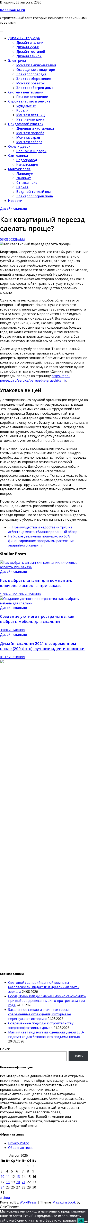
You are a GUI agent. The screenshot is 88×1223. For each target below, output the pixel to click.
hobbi (20, 239)
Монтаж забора (29, 142)
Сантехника (18, 155)
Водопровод (26, 160)
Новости (15, 200)
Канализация (27, 164)
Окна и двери (19, 146)
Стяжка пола (26, 182)
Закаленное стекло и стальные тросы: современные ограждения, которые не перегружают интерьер (39, 1014)
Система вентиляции (25, 92)
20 (18, 1182)
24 (2, 1187)
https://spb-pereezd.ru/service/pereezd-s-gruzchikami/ (35, 378)
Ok (81, 1220)
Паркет (22, 187)
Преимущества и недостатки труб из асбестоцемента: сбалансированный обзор (42, 529)
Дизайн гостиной (30, 51)
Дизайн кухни (27, 47)
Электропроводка (31, 74)
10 (2, 1176)
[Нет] (86, 1221)
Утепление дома (30, 119)
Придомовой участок (25, 124)
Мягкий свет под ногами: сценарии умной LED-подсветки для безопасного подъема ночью (46, 1034)
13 (18, 1176)
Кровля (22, 110)
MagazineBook (64, 1202)
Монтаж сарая (28, 137)
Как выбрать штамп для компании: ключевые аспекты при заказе (36, 583)
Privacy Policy (18, 1143)
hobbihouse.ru (12, 10)
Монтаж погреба (30, 133)
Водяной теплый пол (33, 191)
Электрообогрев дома (34, 87)
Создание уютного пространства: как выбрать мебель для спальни (37, 619)
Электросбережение (33, 78)
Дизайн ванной (29, 56)
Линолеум (24, 173)
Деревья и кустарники (35, 128)
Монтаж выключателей (36, 65)
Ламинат (23, 178)
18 (8, 1182)
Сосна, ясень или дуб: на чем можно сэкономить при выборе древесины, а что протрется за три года (47, 1000)
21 (23, 1182)
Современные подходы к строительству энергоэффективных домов (40, 1025)
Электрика (17, 60)
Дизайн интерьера (24, 38)
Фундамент (26, 106)
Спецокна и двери (31, 151)
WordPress (28, 1202)
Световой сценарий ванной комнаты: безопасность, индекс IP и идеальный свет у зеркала (43, 987)
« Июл (5, 1197)
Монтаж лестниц (30, 115)
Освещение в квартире (35, 69)
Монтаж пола (19, 169)
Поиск (5, 1049)
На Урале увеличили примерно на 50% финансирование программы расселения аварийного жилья (41, 541)
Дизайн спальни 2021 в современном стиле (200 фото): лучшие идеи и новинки (42, 646)
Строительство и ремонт (29, 101)
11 (8, 1176)
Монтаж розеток (30, 83)
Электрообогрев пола (34, 196)
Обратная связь (20, 1147)
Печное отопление (32, 96)
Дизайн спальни (29, 42)
